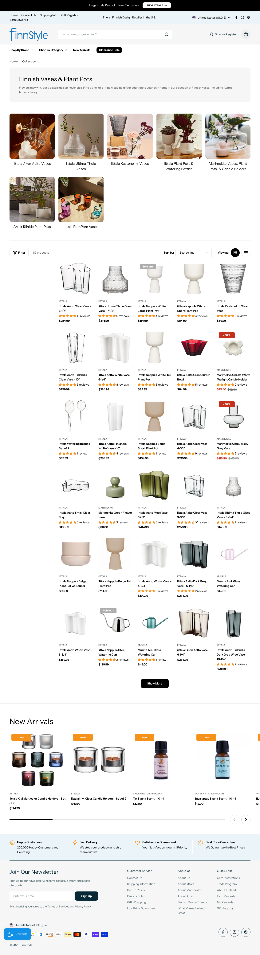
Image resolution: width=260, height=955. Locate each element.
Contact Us (28, 15)
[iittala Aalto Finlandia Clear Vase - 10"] (76, 347)
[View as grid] (235, 252)
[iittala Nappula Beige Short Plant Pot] (154, 416)
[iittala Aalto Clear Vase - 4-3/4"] (194, 416)
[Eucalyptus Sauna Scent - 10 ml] (222, 760)
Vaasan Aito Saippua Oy (148, 793)
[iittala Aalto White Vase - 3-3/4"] (76, 622)
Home (14, 15)
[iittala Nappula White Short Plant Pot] (194, 278)
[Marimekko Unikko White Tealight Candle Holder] (233, 347)
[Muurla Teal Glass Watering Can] (154, 622)
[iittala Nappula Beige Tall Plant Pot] (115, 554)
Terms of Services (58, 906)
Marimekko (224, 369)
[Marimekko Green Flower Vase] (115, 485)
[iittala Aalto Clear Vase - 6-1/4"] (76, 278)
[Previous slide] (234, 819)
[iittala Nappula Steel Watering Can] (115, 622)
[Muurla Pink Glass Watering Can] (233, 554)
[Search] (166, 34)
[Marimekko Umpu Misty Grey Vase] (233, 416)
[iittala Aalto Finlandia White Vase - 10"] (115, 416)
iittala (63, 301)
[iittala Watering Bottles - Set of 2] (76, 416)
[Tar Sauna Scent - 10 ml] (161, 760)
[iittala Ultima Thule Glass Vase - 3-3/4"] (233, 485)
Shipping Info (48, 15)
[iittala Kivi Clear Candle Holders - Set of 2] (99, 760)
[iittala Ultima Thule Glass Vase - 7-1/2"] (115, 278)
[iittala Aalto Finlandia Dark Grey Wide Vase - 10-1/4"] (233, 622)
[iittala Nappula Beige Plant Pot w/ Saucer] (76, 554)
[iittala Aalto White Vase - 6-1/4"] (115, 347)
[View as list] (245, 252)
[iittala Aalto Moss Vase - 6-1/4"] (154, 485)
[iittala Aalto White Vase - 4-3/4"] (154, 554)
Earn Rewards (19, 19)
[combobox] (115, 34)
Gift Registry (69, 15)
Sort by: (168, 252)
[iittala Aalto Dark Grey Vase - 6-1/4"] (194, 554)
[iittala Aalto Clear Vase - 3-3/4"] (194, 485)
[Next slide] (245, 819)
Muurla (222, 576)
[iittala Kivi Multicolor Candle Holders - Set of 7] (37, 760)
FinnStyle (26, 945)
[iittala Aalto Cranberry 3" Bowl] (194, 347)
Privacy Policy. (83, 906)
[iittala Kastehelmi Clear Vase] (233, 278)
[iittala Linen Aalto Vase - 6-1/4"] (194, 622)
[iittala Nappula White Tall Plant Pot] (154, 347)
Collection (29, 61)
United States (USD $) (212, 17)
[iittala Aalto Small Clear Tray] (76, 485)
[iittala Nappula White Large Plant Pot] (154, 278)
